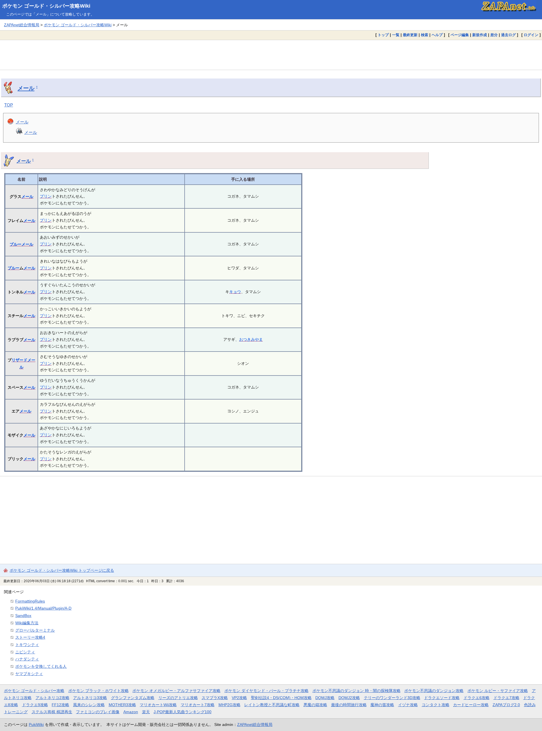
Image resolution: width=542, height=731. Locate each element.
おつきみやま (251, 339)
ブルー (15, 244)
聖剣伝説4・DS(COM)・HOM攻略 (281, 697)
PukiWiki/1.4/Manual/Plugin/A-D (43, 608)
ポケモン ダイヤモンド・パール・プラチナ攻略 (266, 690)
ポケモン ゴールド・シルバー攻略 (34, 690)
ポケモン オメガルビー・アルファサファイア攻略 (176, 690)
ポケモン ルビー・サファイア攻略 (497, 690)
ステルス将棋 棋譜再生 (52, 712)
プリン (46, 196)
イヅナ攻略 (408, 704)
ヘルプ (437, 35)
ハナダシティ (27, 659)
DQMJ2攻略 (349, 697)
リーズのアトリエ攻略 (178, 697)
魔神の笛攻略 (382, 704)
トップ (383, 35)
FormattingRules (30, 601)
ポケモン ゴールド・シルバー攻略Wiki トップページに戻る (62, 570)
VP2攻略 (239, 697)
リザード (19, 360)
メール (26, 88)
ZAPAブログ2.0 (506, 704)
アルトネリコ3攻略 (90, 697)
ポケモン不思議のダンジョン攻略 (434, 690)
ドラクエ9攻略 (35, 704)
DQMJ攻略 (325, 697)
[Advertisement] (271, 54)
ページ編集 (460, 35)
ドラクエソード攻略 (442, 697)
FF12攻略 (60, 704)
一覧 (395, 35)
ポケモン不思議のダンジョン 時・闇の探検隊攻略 (356, 690)
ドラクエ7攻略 (506, 697)
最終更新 (410, 35)
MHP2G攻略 (229, 704)
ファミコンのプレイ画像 (97, 712)
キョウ (235, 291)
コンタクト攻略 (435, 704)
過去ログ (508, 35)
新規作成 (479, 35)
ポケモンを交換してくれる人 (41, 666)
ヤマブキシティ (29, 673)
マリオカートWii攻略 (158, 704)
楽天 (146, 712)
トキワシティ (27, 644)
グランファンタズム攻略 (132, 697)
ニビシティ (25, 652)
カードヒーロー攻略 (471, 704)
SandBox (23, 615)
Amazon (130, 712)
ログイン (531, 35)
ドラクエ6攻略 (476, 697)
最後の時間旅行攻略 (349, 704)
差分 (494, 35)
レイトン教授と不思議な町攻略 (272, 704)
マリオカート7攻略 (198, 704)
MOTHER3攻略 (122, 704)
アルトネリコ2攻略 (52, 697)
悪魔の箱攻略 (315, 704)
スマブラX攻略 (215, 697)
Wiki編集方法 (26, 623)
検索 (424, 35)
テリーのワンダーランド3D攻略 (392, 697)
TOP (8, 104)
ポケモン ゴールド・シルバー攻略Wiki (46, 6)
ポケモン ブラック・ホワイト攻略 (98, 690)
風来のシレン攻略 (89, 704)
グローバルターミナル (35, 630)
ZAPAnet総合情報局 (21, 25)
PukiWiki (36, 724)
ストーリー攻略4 (30, 637)
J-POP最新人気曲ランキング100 (182, 712)
